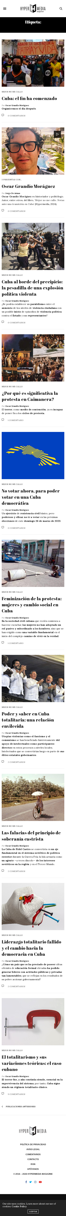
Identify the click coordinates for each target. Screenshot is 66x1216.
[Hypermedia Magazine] (33, 9)
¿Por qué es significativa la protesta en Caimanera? (30, 396)
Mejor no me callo (12, 92)
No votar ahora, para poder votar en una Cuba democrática (31, 497)
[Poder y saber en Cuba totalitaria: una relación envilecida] (33, 678)
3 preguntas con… (12, 180)
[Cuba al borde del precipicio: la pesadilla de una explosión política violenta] (33, 246)
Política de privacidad (33, 1144)
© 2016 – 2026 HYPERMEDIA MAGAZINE (33, 1174)
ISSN (33, 1164)
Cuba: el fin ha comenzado (29, 98)
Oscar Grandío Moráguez (17, 105)
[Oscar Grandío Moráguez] (33, 151)
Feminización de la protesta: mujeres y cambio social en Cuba (32, 605)
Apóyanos (33, 1169)
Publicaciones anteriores (20, 1106)
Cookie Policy (19, 1206)
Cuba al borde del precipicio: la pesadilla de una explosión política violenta (32, 288)
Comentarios (33, 1154)
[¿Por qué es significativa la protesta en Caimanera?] (33, 357)
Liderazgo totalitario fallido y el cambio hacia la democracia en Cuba (31, 948)
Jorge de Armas (12, 193)
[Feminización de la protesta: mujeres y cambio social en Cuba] (33, 563)
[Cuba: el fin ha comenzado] (33, 63)
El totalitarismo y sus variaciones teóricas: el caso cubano (31, 1063)
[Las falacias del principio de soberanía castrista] (33, 797)
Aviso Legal (33, 1149)
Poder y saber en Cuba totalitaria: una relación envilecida (28, 720)
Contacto (33, 1159)
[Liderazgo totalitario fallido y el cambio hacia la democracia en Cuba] (33, 906)
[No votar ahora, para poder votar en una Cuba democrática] (33, 455)
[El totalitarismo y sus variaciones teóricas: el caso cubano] (33, 1021)
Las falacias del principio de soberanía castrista (31, 836)
